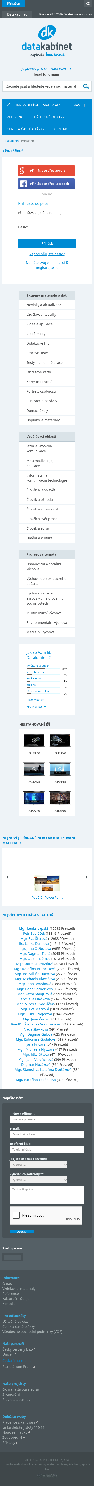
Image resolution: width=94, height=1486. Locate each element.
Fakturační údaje (15, 1298)
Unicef (7, 1354)
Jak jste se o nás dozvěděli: (28, 1159)
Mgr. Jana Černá (36, 1019)
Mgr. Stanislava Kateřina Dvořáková (44, 1069)
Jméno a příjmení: (22, 1113)
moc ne (31, 684)
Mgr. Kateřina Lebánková (36, 1079)
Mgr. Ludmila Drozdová (35, 963)
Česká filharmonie (16, 1360)
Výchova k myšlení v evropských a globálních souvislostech (46, 598)
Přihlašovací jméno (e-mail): (40, 212)
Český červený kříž (17, 1349)
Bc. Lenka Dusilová (34, 943)
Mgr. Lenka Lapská (34, 928)
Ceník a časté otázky (18, 1326)
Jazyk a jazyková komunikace (39, 448)
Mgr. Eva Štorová (34, 938)
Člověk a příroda (40, 499)
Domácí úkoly (37, 410)
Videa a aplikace (40, 324)
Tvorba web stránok (17, 1464)
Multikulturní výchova (44, 613)
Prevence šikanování (18, 1422)
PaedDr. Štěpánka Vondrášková (36, 1024)
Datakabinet (10, 141)
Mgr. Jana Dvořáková (35, 984)
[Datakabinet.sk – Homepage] (47, 38)
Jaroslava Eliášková (35, 999)
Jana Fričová (36, 1044)
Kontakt (8, 1303)
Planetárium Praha (17, 1366)
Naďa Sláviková (36, 1029)
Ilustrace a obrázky (42, 401)
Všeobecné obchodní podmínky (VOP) (32, 1331)
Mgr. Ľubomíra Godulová (36, 1039)
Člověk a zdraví (39, 528)
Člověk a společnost (42, 509)
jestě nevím (34, 678)
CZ (88, 3)
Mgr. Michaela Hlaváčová (35, 979)
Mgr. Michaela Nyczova (36, 1049)
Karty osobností (39, 381)
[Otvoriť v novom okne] (47, 1477)
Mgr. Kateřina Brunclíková (35, 968)
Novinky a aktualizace (44, 305)
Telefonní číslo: (20, 1144)
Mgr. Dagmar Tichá (35, 953)
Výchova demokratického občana (46, 581)
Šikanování (11, 1394)
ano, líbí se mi (35, 672)
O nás (7, 1283)
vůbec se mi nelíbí (38, 691)
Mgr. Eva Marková (35, 1009)
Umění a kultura (40, 538)
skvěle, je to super (38, 665)
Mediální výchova (40, 632)
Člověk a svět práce (42, 518)
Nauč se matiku (14, 1432)
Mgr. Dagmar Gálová (36, 1034)
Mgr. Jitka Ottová (36, 1054)
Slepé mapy (36, 333)
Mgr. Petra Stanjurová (35, 994)
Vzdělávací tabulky (41, 314)
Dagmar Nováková (36, 1064)
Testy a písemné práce (45, 362)
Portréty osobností (41, 391)
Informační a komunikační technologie (47, 478)
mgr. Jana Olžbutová (35, 948)
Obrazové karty (39, 372)
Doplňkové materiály (43, 420)
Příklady (8, 1442)
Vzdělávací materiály (18, 1288)
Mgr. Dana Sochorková (35, 989)
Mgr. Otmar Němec (35, 958)
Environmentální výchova (47, 622)
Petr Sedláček (34, 933)
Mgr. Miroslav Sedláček (35, 1004)
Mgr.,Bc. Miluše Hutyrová (35, 973)
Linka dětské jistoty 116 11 (23, 1427)
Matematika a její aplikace (40, 463)
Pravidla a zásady (16, 1399)
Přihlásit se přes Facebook (49, 184)
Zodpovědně (12, 1437)
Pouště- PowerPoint (47, 897)
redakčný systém (45, 1464)
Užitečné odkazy (15, 1321)
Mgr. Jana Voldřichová (36, 1059)
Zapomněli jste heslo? (47, 254)
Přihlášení (13, 3)
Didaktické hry (38, 343)
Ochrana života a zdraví (21, 1389)
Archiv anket (34, 706)
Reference (10, 1293)
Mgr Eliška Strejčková (35, 1014)
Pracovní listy (37, 353)
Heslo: (23, 227)
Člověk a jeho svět (41, 490)
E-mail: (15, 1129)
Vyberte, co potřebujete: (27, 1174)
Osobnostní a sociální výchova (44, 566)
